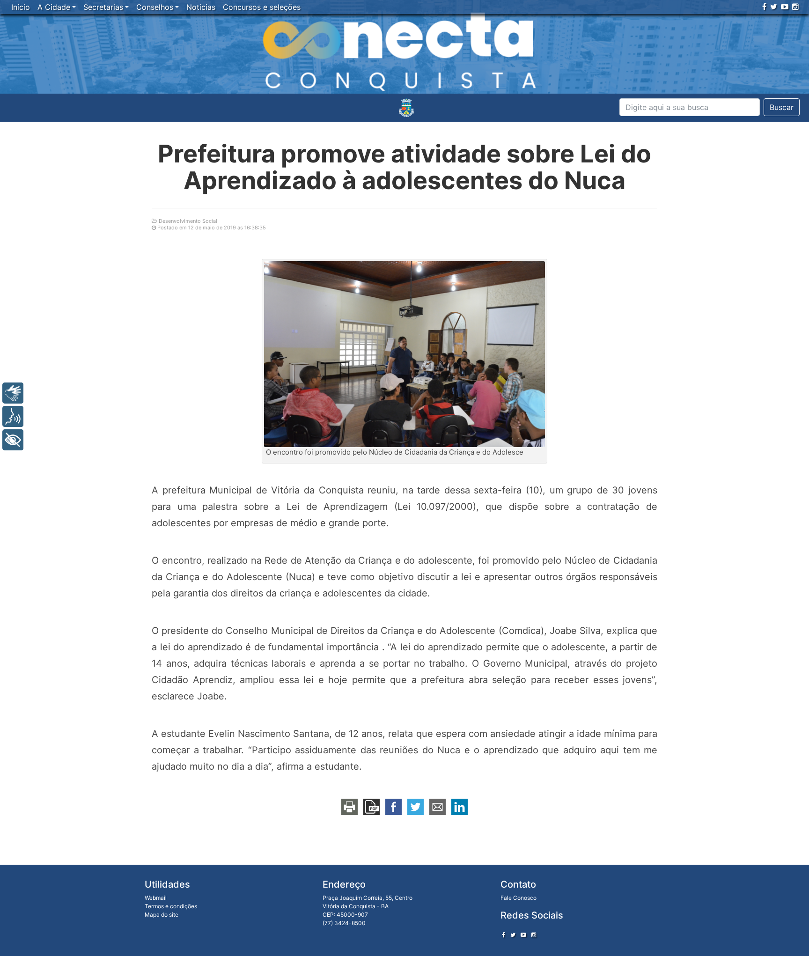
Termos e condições (171, 906)
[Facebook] (764, 6)
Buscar (782, 107)
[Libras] (12, 393)
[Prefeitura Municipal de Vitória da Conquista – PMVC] (406, 107)
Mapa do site (161, 914)
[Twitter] (773, 6)
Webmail (156, 897)
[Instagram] (795, 6)
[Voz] (12, 416)
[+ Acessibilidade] (12, 439)
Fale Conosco (518, 897)
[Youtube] (784, 6)
